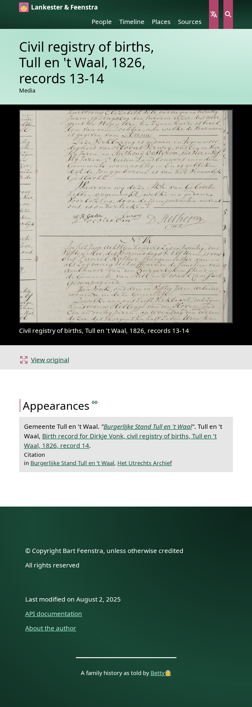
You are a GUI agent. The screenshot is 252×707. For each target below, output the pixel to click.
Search (228, 14)
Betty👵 (161, 673)
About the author (50, 628)
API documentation (53, 613)
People (102, 21)
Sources (190, 21)
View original (50, 359)
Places (161, 21)
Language (214, 14)
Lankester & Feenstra (64, 7)
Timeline (131, 21)
